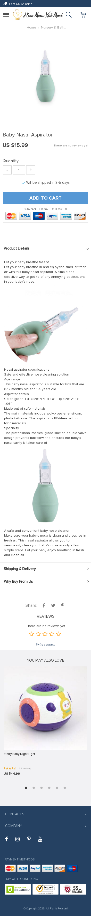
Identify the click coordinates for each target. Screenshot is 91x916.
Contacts (14, 814)
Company (13, 826)
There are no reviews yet (71, 145)
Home (31, 27)
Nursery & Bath (52, 27)
